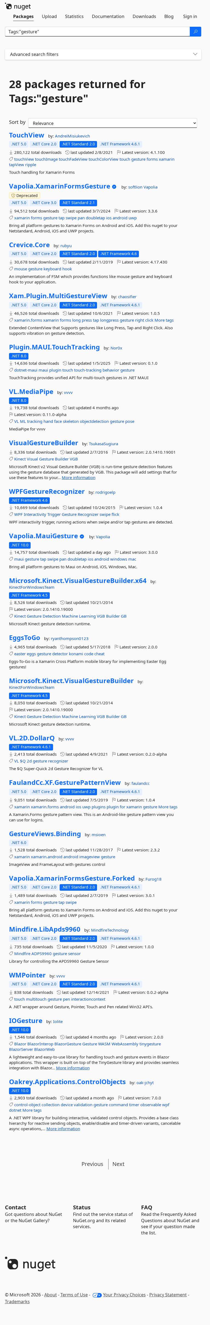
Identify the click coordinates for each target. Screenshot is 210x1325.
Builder (62, 459)
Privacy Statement (168, 1295)
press (87, 320)
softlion (136, 187)
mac (132, 559)
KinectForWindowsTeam (31, 587)
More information (78, 477)
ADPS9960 (41, 953)
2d (29, 761)
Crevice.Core (29, 245)
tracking (34, 421)
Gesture (46, 459)
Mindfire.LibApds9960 (44, 929)
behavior (111, 370)
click (149, 320)
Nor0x (116, 348)
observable (150, 1104)
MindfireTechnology (110, 930)
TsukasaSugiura (103, 443)
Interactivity (35, 514)
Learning (87, 616)
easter (20, 653)
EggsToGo (24, 638)
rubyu (66, 245)
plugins (99, 806)
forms (152, 159)
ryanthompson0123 (70, 638)
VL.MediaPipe (31, 391)
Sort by (17, 122)
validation (83, 1104)
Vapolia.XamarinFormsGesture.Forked (72, 878)
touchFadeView (73, 159)
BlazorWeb (44, 1049)
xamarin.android (46, 856)
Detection (52, 616)
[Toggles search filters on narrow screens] (195, 54)
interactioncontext (88, 999)
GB (124, 616)
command (118, 1104)
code (88, 653)
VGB (74, 459)
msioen (99, 834)
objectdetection (94, 421)
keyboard (52, 268)
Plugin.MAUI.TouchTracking (54, 347)
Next (118, 1164)
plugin (55, 370)
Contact (15, 1207)
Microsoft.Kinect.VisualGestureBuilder (71, 681)
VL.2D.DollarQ (32, 738)
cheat (99, 653)
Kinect (20, 459)
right (139, 320)
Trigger (54, 514)
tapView (16, 164)
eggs (31, 653)
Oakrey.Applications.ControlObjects (67, 1082)
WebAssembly (125, 1043)
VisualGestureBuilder (43, 443)
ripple (30, 164)
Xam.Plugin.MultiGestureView (58, 296)
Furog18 (153, 879)
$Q (23, 761)
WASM (104, 1043)
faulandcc (141, 783)
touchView (24, 159)
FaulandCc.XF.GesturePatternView (65, 782)
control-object (27, 1104)
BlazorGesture (67, 1043)
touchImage (46, 159)
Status (82, 1207)
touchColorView (103, 159)
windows (118, 559)
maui (43, 370)
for (122, 806)
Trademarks (17, 1302)
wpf (165, 1104)
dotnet (15, 1110)
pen (66, 999)
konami (76, 653)
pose (129, 421)
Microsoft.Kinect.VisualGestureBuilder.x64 (78, 581)
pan (81, 217)
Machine (70, 616)
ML (23, 421)
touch (124, 159)
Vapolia (151, 187)
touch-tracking (87, 370)
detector (60, 653)
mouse (20, 268)
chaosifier (127, 296)
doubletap (95, 217)
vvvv (68, 392)
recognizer (58, 761)
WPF (18, 514)
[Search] (195, 32)
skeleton (71, 421)
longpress (109, 320)
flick (115, 514)
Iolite (58, 1021)
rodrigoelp (105, 492)
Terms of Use (74, 1295)
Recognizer (88, 514)
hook (67, 268)
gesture (138, 159)
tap (62, 217)
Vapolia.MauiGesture (43, 536)
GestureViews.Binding (45, 834)
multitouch (36, 999)
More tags (164, 320)
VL (16, 421)
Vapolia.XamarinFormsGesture (59, 186)
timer (134, 1104)
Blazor (20, 1043)
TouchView (26, 135)
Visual (32, 459)
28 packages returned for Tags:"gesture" (77, 91)
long (76, 320)
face (58, 421)
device (67, 1104)
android (120, 217)
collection (51, 1104)
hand (48, 421)
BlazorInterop (40, 1043)
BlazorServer (21, 1049)
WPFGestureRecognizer (47, 491)
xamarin (166, 159)
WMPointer (27, 975)
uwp (133, 217)
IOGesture (25, 1021)
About (50, 1295)
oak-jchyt (145, 1082)
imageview (89, 856)
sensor (74, 953)
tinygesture (150, 1043)
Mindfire (22, 953)
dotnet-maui (25, 370)
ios (109, 217)
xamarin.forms (28, 320)
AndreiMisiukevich (72, 136)
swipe (71, 217)
